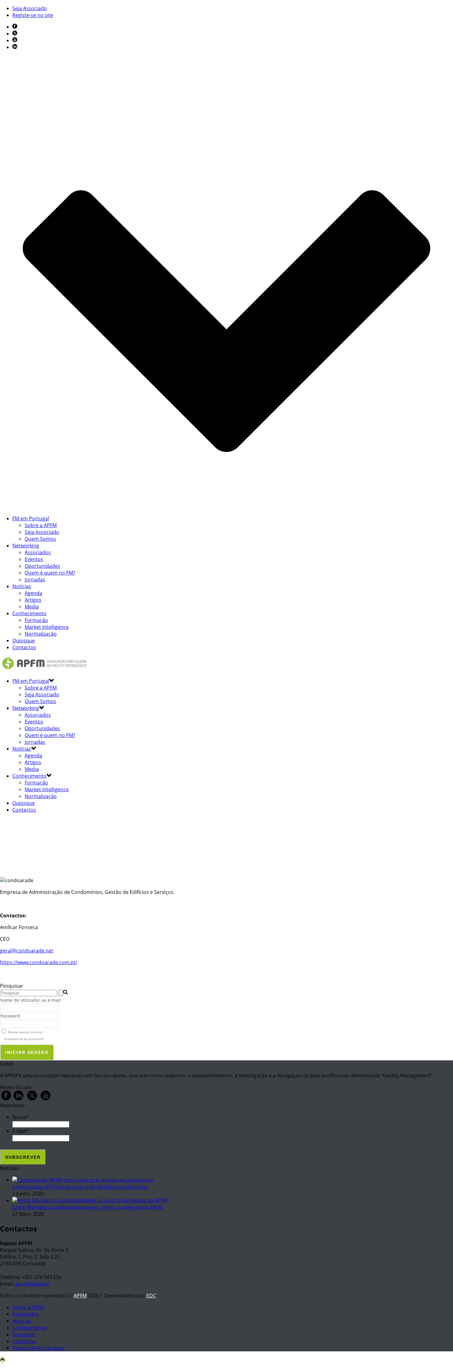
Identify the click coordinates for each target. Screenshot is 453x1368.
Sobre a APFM (41, 525)
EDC (151, 1295)
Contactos (24, 647)
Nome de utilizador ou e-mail (30, 1000)
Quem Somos (40, 538)
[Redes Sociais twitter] (32, 1098)
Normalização (41, 633)
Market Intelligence (47, 627)
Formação (36, 620)
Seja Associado (42, 532)
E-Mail (20, 1131)
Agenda (33, 593)
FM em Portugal (30, 518)
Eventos (34, 559)
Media (32, 606)
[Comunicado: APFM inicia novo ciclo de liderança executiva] (82, 1180)
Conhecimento (29, 613)
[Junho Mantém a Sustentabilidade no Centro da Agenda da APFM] (90, 1200)
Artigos (33, 599)
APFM (80, 1295)
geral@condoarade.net (26, 950)
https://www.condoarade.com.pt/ (38, 962)
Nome (20, 1117)
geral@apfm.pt (32, 1283)
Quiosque (23, 640)
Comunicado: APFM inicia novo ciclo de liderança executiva (80, 1186)
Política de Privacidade (38, 1348)
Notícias (21, 586)
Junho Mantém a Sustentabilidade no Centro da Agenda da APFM (87, 1207)
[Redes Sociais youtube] (46, 1098)
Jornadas (35, 579)
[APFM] (44, 669)
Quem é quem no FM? (50, 572)
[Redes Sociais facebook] (6, 1098)
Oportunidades (42, 566)
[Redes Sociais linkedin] (18, 1098)
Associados (38, 552)
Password (10, 1016)
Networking (25, 545)
